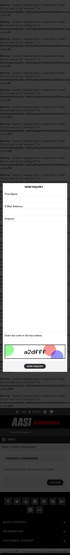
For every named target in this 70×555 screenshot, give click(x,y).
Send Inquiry (35, 366)
